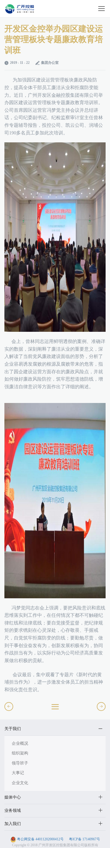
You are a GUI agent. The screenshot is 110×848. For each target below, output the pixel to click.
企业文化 (20, 783)
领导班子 (20, 763)
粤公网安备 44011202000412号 (40, 839)
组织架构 (20, 753)
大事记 (18, 773)
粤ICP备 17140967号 (84, 839)
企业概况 (20, 743)
